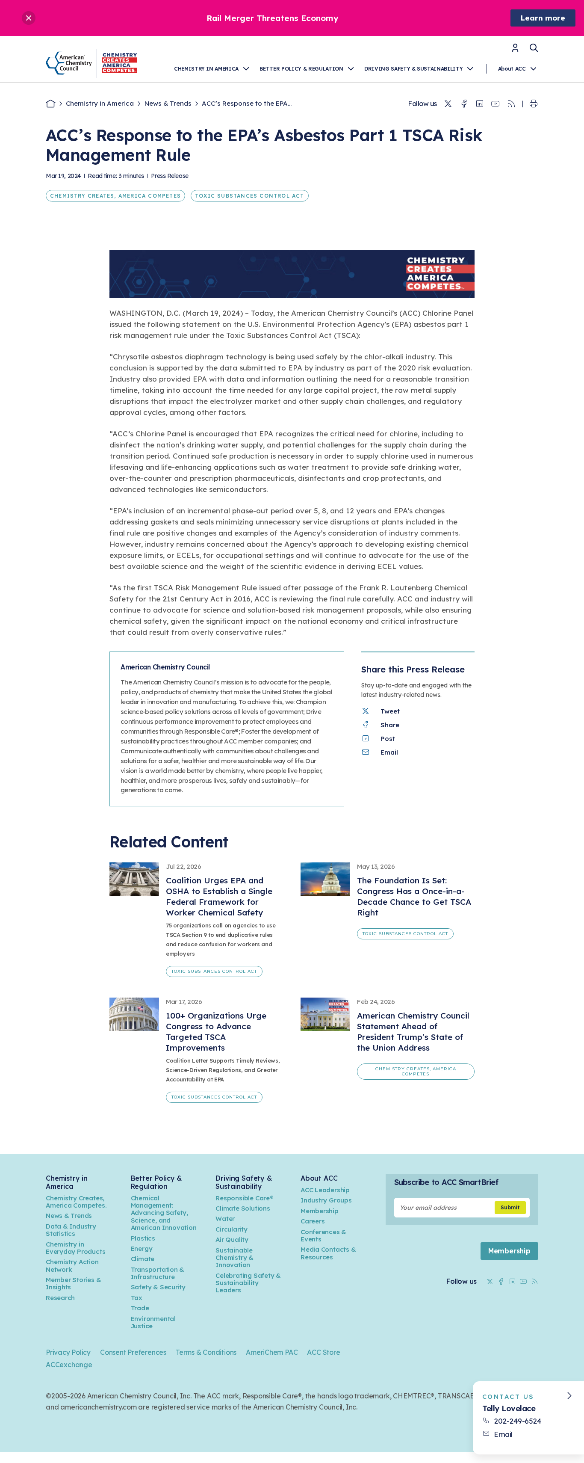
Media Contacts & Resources (328, 1253)
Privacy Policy (68, 1352)
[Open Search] (534, 48)
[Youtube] (495, 104)
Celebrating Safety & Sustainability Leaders (248, 1282)
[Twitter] (448, 104)
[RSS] (511, 104)
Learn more (543, 17)
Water (225, 1218)
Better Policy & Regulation (301, 68)
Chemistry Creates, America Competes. (76, 1201)
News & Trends (168, 103)
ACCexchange (69, 1364)
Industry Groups (326, 1200)
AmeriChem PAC (272, 1352)
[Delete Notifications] (28, 18)
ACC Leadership (325, 1190)
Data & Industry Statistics (71, 1230)
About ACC (512, 68)
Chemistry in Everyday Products (75, 1248)
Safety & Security (158, 1287)
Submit (510, 1207)
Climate (143, 1259)
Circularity (231, 1229)
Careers (313, 1221)
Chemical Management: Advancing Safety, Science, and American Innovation (164, 1213)
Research (60, 1298)
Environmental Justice (153, 1322)
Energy (142, 1248)
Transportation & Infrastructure (158, 1273)
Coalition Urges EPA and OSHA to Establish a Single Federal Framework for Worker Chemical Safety (219, 896)
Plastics (143, 1238)
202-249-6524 (517, 1420)
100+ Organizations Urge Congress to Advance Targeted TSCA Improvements (216, 1031)
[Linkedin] (479, 104)
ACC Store (323, 1352)
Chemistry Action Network (72, 1265)
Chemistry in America (206, 68)
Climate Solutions (242, 1208)
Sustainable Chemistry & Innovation (234, 1257)
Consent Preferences (133, 1352)
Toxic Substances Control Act (249, 195)
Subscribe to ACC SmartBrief (446, 1182)
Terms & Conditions (206, 1352)
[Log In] (515, 51)
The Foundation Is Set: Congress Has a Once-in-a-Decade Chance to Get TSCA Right (414, 896)
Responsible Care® (244, 1198)
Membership (320, 1211)
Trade (140, 1308)
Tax (136, 1298)
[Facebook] (464, 104)
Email (503, 1434)
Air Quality (231, 1239)
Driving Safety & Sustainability (413, 68)
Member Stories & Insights (73, 1283)
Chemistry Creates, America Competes (115, 195)
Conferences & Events (323, 1235)
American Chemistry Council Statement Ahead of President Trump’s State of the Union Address (413, 1031)
